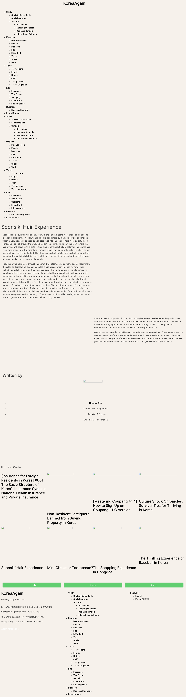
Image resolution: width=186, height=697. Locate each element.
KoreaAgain (74, 3)
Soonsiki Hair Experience (22, 568)
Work (13, 62)
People (14, 43)
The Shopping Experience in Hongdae (114, 570)
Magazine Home (18, 40)
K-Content (16, 53)
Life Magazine (18, 104)
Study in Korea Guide (21, 15)
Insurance (15, 91)
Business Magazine (20, 110)
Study (9, 12)
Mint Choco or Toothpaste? (70, 568)
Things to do (17, 81)
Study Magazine (18, 18)
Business (15, 47)
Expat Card (16, 100)
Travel (14, 56)
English (138, 596)
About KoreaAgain (10, 628)
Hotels (14, 75)
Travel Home (17, 69)
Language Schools (25, 28)
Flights (14, 72)
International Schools (26, 34)
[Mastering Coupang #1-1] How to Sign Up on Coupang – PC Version (115, 505)
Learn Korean (12, 113)
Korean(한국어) (142, 599)
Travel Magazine (19, 85)
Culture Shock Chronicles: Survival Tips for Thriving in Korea (161, 505)
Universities (21, 24)
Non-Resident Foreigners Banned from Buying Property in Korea (68, 518)
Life (13, 50)
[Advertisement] (77, 445)
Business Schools (24, 31)
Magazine (10, 37)
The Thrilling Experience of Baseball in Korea (161, 560)
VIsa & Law (16, 94)
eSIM (13, 78)
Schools (15, 21)
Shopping (15, 97)
